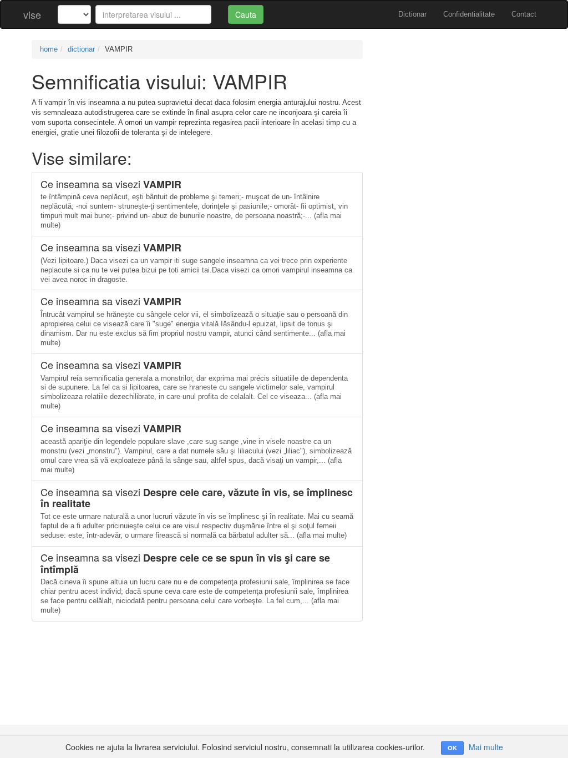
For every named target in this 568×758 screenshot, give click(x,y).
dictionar (81, 49)
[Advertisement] (457, 109)
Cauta (245, 14)
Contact (523, 14)
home (49, 49)
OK (452, 748)
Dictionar (412, 14)
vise (32, 14)
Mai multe (486, 746)
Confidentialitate (469, 14)
